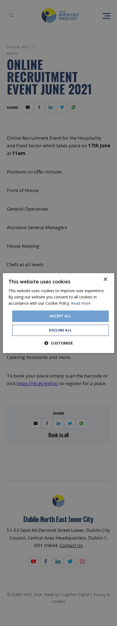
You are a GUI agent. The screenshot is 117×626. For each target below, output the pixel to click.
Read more (81, 303)
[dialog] (58, 313)
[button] (58, 343)
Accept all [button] (60, 316)
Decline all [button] (60, 330)
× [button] (105, 279)
